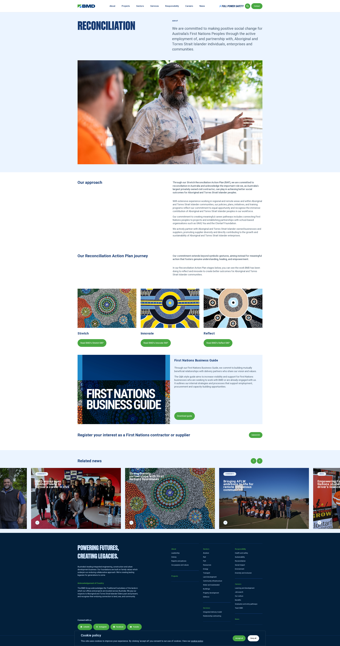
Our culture (239, 596)
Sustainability (240, 557)
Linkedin (86, 627)
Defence (206, 597)
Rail (204, 557)
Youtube (136, 627)
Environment (239, 569)
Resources (207, 565)
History (174, 557)
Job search (239, 592)
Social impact (240, 565)
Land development (210, 577)
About (112, 6)
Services (154, 6)
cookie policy (197, 641)
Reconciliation (240, 561)
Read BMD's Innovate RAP (155, 343)
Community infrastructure (212, 581)
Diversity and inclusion (243, 573)
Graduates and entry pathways (246, 604)
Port (204, 561)
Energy (205, 569)
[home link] (86, 6)
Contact (257, 6)
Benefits (238, 600)
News (202, 6)
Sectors (140, 6)
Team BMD (239, 608)
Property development (211, 593)
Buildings (206, 589)
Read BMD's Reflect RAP (218, 343)
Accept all (239, 638)
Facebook (119, 627)
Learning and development (244, 588)
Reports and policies (178, 561)
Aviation (206, 553)
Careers (189, 6)
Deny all (253, 638)
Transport (206, 573)
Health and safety (241, 553)
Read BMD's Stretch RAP (92, 343)
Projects (126, 6)
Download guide (184, 416)
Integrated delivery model (212, 612)
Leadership (175, 553)
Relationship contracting (212, 616)
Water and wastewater (211, 585)
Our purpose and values (180, 565)
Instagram (103, 627)
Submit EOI (256, 435)
